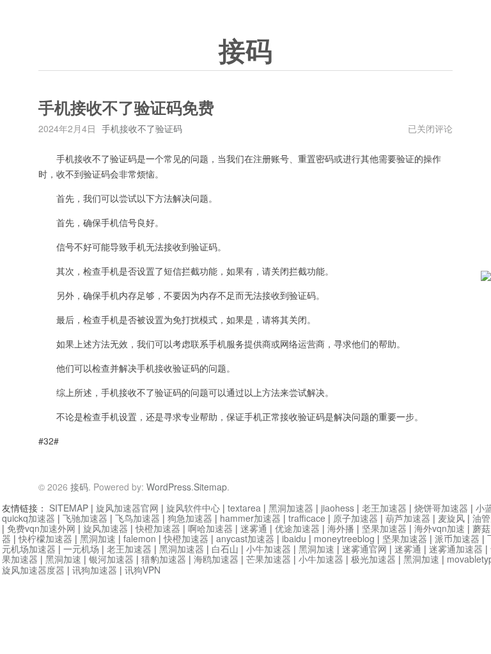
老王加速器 (384, 507)
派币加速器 (457, 538)
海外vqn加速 (439, 528)
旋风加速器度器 (33, 569)
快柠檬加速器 (45, 538)
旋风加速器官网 (127, 507)
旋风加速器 (105, 528)
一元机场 (81, 548)
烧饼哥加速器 (441, 507)
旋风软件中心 (193, 507)
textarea (244, 507)
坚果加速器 (384, 528)
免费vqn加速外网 (41, 528)
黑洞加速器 (291, 507)
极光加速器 (373, 558)
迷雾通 (253, 528)
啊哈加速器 (210, 528)
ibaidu (294, 538)
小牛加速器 (268, 548)
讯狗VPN (142, 569)
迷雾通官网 (364, 548)
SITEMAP (68, 507)
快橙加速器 (158, 528)
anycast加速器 (245, 538)
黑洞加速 (98, 538)
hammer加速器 (250, 518)
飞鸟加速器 (137, 518)
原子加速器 (355, 518)
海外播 (340, 528)
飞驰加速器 (85, 518)
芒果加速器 (268, 558)
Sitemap (210, 486)
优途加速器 (297, 528)
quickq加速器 (28, 518)
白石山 (225, 548)
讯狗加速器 (94, 569)
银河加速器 (111, 558)
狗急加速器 (190, 518)
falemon (139, 538)
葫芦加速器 (408, 518)
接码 (245, 51)
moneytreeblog (344, 538)
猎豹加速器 (163, 558)
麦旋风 (451, 518)
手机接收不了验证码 (142, 128)
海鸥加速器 (216, 558)
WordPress (168, 486)
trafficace (306, 518)
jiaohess (337, 507)
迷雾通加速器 (456, 548)
